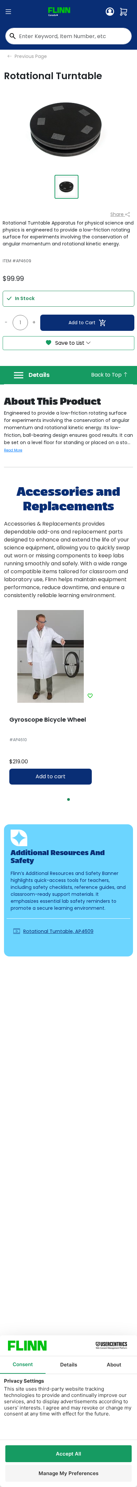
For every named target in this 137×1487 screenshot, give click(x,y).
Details (39, 375)
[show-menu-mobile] (8, 12)
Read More (13, 450)
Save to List (69, 343)
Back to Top (107, 375)
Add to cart (51, 776)
